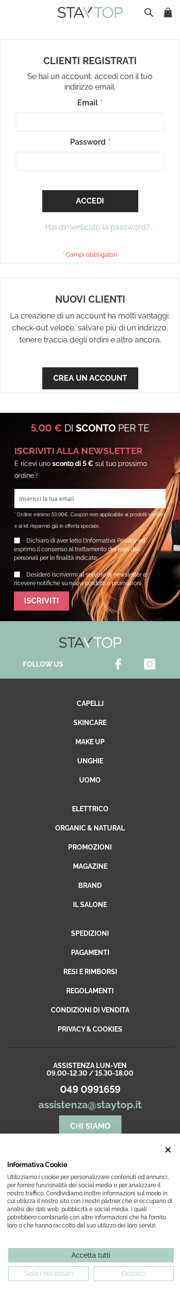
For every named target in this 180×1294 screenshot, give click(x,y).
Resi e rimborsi (90, 972)
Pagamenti (90, 952)
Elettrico (90, 809)
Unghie (90, 761)
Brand (90, 885)
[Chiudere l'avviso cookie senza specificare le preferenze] (168, 1150)
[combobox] (149, 12)
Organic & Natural (90, 828)
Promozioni (90, 847)
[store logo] (90, 12)
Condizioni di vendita (90, 1010)
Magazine (90, 866)
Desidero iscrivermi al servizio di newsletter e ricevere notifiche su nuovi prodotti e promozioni (80, 579)
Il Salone (90, 904)
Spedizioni (90, 933)
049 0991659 (90, 1089)
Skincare (90, 722)
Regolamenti (90, 991)
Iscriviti (41, 600)
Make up (90, 742)
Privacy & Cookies (90, 1029)
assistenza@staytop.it (90, 1105)
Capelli (90, 703)
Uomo (90, 780)
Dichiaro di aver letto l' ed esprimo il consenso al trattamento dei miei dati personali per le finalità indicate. (79, 549)
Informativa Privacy (111, 540)
